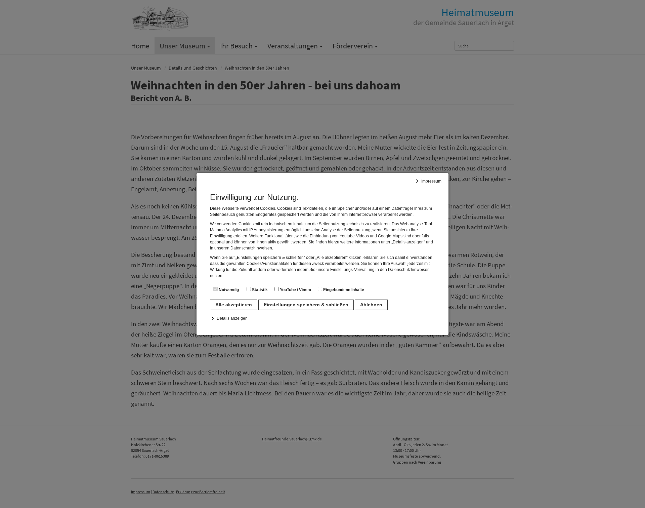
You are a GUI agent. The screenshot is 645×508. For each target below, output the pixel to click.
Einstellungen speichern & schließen (306, 304)
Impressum (431, 181)
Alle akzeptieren (233, 304)
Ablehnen (371, 304)
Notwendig (228, 289)
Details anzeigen (232, 318)
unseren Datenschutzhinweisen (243, 248)
